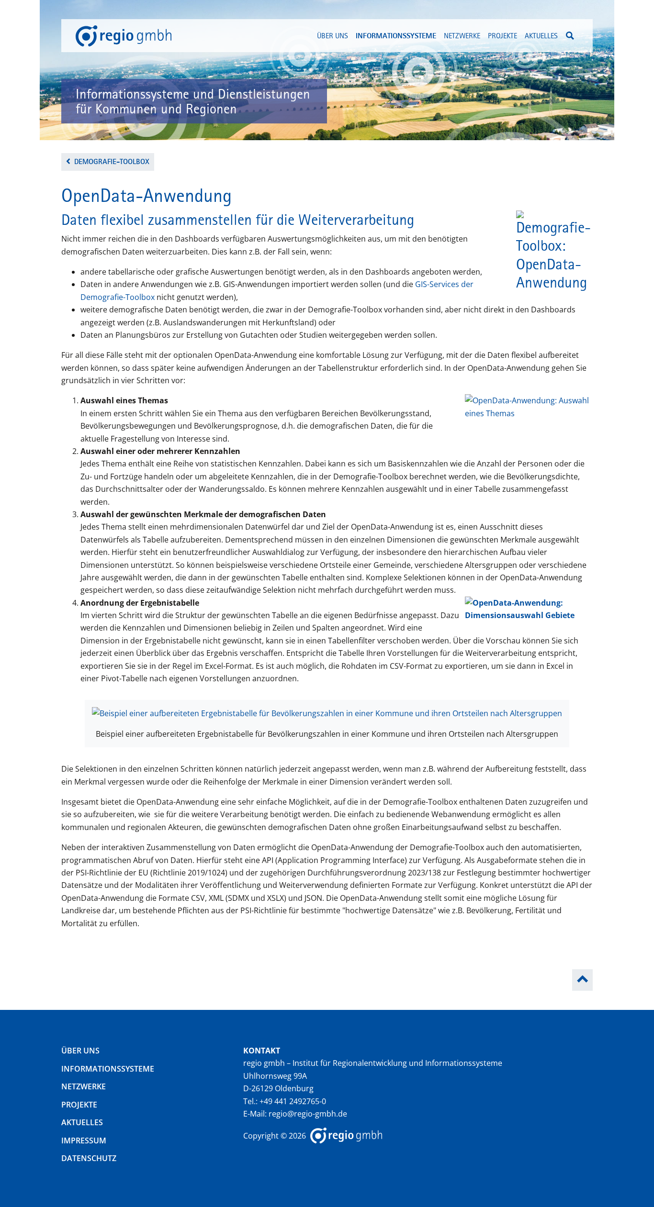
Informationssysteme (107, 1068)
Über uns (80, 1050)
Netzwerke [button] (462, 35)
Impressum (83, 1140)
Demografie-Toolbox (111, 161)
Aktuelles (541, 35)
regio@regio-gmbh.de (308, 1113)
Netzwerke (83, 1086)
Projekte (79, 1104)
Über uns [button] (332, 35)
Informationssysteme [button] (396, 35)
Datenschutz (88, 1158)
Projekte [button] (502, 35)
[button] (570, 35)
